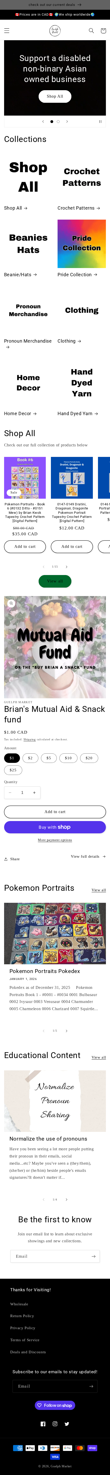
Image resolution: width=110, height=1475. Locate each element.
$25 (13, 770)
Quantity (10, 782)
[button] (7, 31)
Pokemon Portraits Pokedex (44, 971)
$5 (49, 758)
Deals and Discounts (28, 1352)
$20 (89, 758)
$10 (68, 758)
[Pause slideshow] (100, 121)
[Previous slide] (43, 121)
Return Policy (22, 1316)
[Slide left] (43, 566)
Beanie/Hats (17, 274)
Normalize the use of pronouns (48, 1139)
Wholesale (19, 1304)
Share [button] (15, 859)
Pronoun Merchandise (28, 341)
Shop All (55, 96)
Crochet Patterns (76, 208)
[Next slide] (67, 121)
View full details (85, 856)
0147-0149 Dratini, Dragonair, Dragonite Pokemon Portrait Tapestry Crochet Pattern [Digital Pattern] (72, 512)
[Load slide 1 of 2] (52, 121)
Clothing (67, 341)
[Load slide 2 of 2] (58, 121)
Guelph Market (61, 1466)
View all (55, 581)
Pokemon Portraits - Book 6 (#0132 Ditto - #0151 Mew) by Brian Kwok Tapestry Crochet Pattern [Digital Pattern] (25, 512)
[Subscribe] (94, 1256)
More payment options (55, 840)
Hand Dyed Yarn (75, 413)
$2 (30, 758)
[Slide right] (66, 566)
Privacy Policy (23, 1328)
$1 (12, 758)
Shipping (30, 739)
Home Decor (17, 413)
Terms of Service (25, 1340)
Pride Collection (75, 274)
